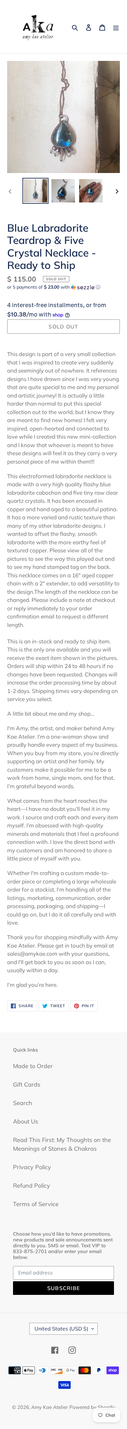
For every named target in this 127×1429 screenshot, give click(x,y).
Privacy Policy (32, 1167)
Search (22, 1103)
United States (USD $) (61, 1328)
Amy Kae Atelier (49, 1407)
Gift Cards (26, 1084)
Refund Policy (31, 1185)
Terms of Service (36, 1204)
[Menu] (116, 26)
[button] (53, 287)
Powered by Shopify (92, 1407)
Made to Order (33, 1066)
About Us (25, 1121)
